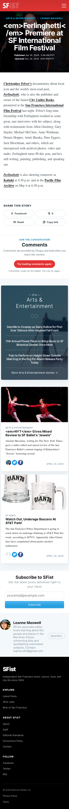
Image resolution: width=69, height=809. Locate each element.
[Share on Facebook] (21, 463)
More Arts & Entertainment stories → (35, 372)
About (6, 723)
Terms (6, 802)
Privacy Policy (10, 796)
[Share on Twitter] (15, 463)
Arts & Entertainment (21, 18)
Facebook (8, 763)
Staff (5, 729)
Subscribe (34, 604)
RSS (5, 774)
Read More (56, 636)
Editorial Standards (13, 735)
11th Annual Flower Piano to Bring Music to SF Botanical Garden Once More (35, 342)
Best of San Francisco (15, 707)
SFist (9, 669)
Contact (7, 746)
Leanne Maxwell (51, 18)
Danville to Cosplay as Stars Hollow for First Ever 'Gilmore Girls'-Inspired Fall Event (34, 328)
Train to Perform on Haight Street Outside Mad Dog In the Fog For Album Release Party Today (34, 359)
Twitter (7, 768)
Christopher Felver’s (18, 83)
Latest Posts (10, 696)
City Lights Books (41, 99)
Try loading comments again (34, 264)
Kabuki (9, 180)
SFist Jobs (8, 701)
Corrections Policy (13, 740)
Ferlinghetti (11, 94)
